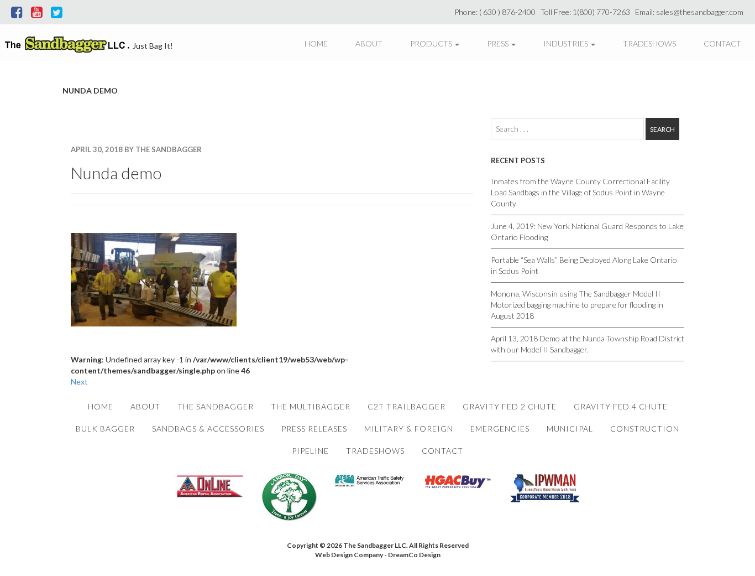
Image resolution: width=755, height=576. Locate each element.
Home (316, 43)
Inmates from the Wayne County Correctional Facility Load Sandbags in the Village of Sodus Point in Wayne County (580, 192)
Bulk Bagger (105, 428)
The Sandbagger (215, 406)
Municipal (570, 428)
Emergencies (499, 428)
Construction (644, 428)
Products (432, 43)
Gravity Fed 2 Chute (510, 406)
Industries (566, 43)
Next (79, 381)
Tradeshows (649, 43)
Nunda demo (116, 173)
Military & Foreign (408, 428)
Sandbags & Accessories (208, 428)
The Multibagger (310, 406)
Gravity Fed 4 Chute (621, 406)
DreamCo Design (414, 555)
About (368, 43)
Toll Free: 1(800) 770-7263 (587, 12)
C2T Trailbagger (406, 406)
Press (498, 43)
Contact (722, 43)
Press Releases (314, 428)
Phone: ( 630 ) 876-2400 (496, 12)
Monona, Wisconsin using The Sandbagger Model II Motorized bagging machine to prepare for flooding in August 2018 (577, 304)
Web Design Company (349, 555)
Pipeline (310, 450)
